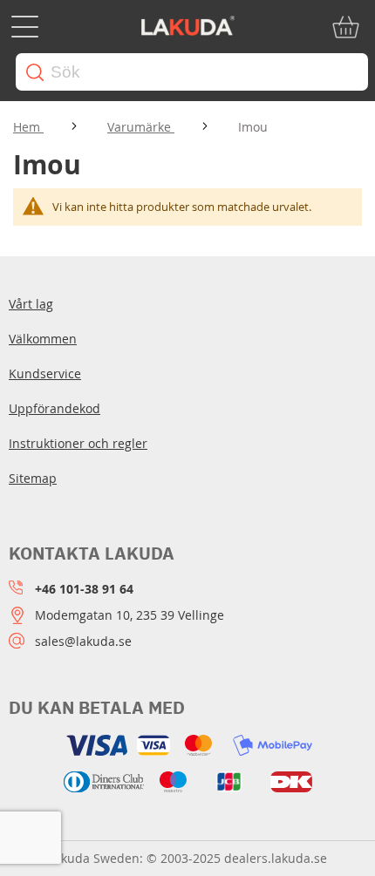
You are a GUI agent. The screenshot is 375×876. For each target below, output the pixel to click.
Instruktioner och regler (78, 443)
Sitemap (33, 478)
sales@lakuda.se (83, 641)
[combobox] (192, 72)
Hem (28, 127)
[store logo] (187, 27)
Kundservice (45, 373)
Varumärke (140, 127)
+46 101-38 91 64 (84, 589)
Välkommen (43, 338)
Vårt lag (31, 303)
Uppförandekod (54, 408)
